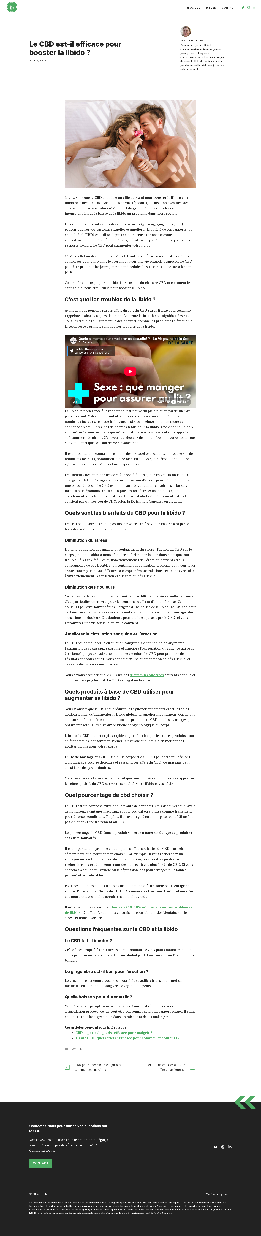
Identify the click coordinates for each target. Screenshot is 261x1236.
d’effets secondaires (147, 675)
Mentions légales (217, 1194)
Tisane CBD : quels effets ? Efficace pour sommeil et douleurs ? (127, 1038)
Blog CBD (193, 7)
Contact (228, 7)
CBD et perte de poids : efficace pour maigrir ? (113, 1033)
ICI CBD (211, 7)
